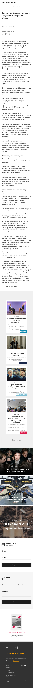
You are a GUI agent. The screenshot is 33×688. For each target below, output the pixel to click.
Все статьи (16, 440)
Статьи (8, 668)
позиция (9, 665)
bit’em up (16, 660)
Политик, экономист (9, 3)
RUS (21, 665)
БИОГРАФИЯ (10, 673)
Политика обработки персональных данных (16, 658)
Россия (11, 27)
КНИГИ (8, 670)
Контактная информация (15, 653)
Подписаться (16, 565)
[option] (16, 522)
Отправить (16, 602)
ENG (25, 665)
